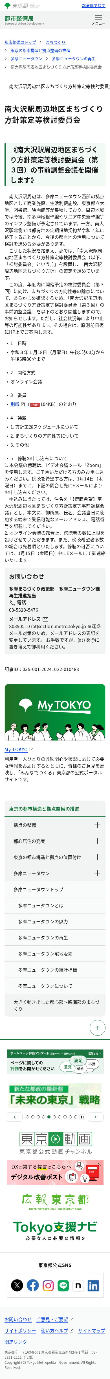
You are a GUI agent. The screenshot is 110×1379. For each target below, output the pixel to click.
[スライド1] (27, 1116)
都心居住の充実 (29, 841)
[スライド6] (54, 1116)
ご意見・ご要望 (52, 1319)
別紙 (14, 404)
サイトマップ (91, 1330)
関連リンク (16, 1341)
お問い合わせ (18, 1319)
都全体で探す (93, 5)
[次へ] (96, 1117)
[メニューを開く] (98, 20)
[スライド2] (32, 1116)
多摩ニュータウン (32, 873)
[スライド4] (43, 1116)
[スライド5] (48, 1116)
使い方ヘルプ (54, 1330)
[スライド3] (38, 1116)
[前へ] (15, 1117)
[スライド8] (65, 1116)
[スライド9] (70, 1116)
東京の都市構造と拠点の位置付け (47, 857)
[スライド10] (75, 1116)
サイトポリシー (20, 1330)
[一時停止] (82, 1117)
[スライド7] (59, 1116)
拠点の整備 (25, 824)
